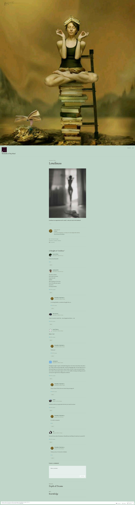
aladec (54, 399)
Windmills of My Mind (8, 154)
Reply (51, 292)
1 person (55, 305)
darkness (51, 240)
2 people (54, 289)
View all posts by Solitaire (59, 234)
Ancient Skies (55, 254)
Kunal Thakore (56, 329)
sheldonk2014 (55, 270)
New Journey (55, 313)
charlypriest (55, 361)
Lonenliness (55, 240)
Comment (82, 476)
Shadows (59, 240)
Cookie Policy (21, 503)
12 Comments (52, 242)
